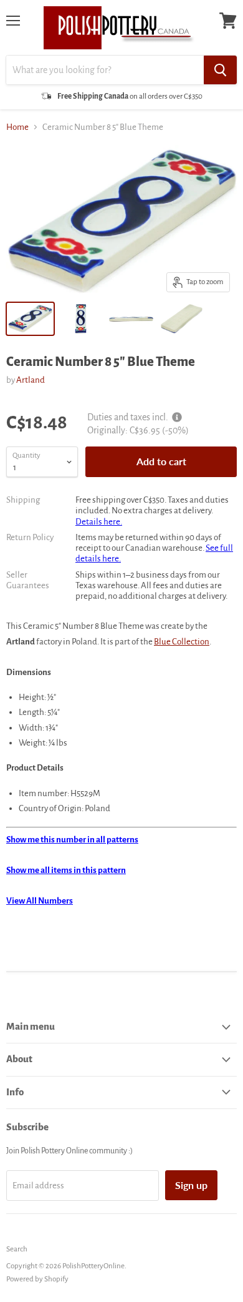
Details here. (98, 521)
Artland (30, 380)
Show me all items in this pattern (66, 870)
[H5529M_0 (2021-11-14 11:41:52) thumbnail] (181, 319)
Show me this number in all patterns (72, 839)
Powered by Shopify (37, 1279)
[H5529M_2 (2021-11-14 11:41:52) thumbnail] (131, 319)
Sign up (191, 1185)
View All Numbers (39, 900)
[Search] (220, 70)
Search (16, 1249)
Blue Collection (181, 641)
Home (17, 127)
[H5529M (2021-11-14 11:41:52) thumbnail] (30, 319)
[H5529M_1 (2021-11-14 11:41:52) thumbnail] (80, 319)
